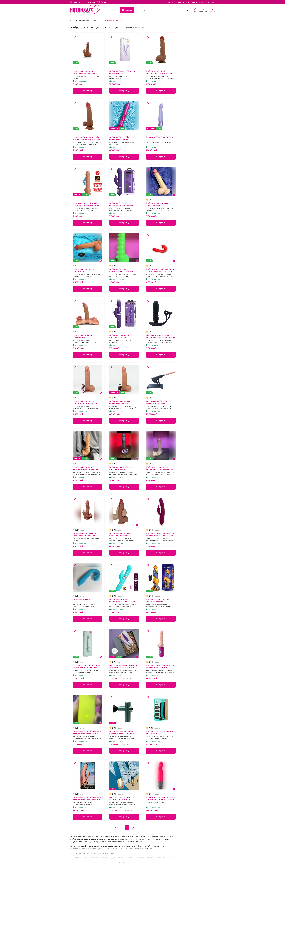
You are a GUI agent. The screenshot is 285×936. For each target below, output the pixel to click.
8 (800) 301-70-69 (98, 2)
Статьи (211, 2)
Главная (73, 20)
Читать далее (124, 863)
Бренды (169, 2)
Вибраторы (92, 20)
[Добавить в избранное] (75, 37)
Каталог (128, 10)
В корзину (87, 91)
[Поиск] (188, 10)
